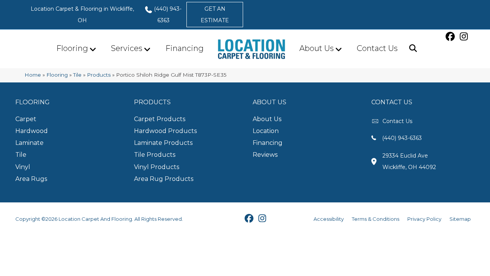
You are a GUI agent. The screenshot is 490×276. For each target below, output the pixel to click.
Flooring (72, 48)
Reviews (265, 154)
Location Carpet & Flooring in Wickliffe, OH (82, 14)
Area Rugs (31, 178)
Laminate (29, 142)
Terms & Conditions (375, 219)
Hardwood (31, 131)
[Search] (410, 48)
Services (126, 48)
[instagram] (464, 36)
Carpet (25, 119)
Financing (184, 48)
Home (32, 75)
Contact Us (377, 48)
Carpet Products (159, 119)
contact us (397, 121)
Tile (77, 75)
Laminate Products (163, 142)
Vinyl (22, 167)
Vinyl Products (156, 167)
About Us (316, 48)
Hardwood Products (165, 131)
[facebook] (451, 36)
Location (266, 131)
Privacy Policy (424, 219)
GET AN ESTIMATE (215, 14)
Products (99, 75)
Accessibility (329, 219)
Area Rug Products (163, 178)
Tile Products (154, 154)
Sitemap (460, 219)
